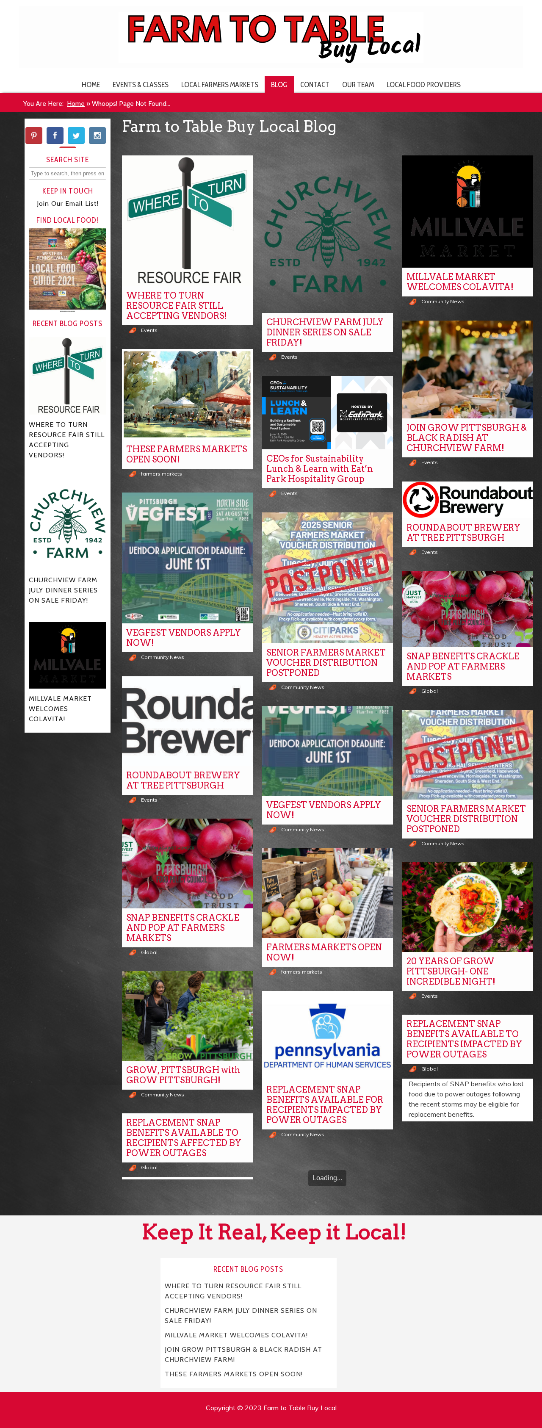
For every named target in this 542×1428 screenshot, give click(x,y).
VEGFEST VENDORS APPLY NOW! (183, 638)
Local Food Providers (424, 84)
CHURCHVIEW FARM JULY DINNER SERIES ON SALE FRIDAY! (325, 332)
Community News (443, 301)
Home (91, 84)
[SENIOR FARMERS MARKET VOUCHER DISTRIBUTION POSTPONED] (327, 577)
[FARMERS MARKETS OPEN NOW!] (327, 893)
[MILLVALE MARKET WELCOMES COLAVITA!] (467, 211)
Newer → (345, 1202)
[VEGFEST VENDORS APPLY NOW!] (187, 558)
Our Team (358, 84)
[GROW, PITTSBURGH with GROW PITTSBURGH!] (187, 1016)
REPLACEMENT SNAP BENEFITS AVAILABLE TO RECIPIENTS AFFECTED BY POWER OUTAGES (183, 1138)
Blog (279, 84)
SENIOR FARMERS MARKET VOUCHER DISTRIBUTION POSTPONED (326, 663)
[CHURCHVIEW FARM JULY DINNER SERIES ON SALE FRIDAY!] (327, 234)
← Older (307, 1202)
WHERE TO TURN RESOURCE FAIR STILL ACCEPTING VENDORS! (176, 306)
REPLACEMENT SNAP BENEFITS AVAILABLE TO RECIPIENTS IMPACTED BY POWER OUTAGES (464, 1039)
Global (429, 691)
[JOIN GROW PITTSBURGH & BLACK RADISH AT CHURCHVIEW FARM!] (467, 370)
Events (149, 330)
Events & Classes (141, 84)
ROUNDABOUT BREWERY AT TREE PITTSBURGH (463, 533)
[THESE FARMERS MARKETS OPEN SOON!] (187, 394)
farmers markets (161, 473)
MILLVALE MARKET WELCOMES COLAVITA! (460, 282)
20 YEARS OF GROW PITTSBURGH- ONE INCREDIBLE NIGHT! (450, 971)
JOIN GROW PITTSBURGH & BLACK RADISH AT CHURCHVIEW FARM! (466, 438)
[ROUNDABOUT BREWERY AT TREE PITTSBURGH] (467, 500)
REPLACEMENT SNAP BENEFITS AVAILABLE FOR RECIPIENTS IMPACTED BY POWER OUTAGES (324, 1105)
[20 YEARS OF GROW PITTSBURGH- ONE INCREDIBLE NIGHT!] (467, 907)
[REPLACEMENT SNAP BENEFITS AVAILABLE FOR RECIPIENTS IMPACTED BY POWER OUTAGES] (327, 1036)
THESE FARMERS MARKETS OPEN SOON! (186, 454)
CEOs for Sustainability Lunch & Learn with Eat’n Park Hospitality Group (319, 469)
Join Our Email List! (68, 203)
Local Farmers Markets (219, 84)
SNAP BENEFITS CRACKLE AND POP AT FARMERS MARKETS (463, 666)
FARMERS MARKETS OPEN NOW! (324, 952)
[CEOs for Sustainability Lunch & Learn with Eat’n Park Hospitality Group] (327, 413)
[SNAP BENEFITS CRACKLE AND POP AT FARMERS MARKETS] (467, 609)
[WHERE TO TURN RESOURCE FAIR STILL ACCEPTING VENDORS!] (187, 220)
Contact (314, 84)
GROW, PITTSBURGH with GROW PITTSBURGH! (183, 1075)
